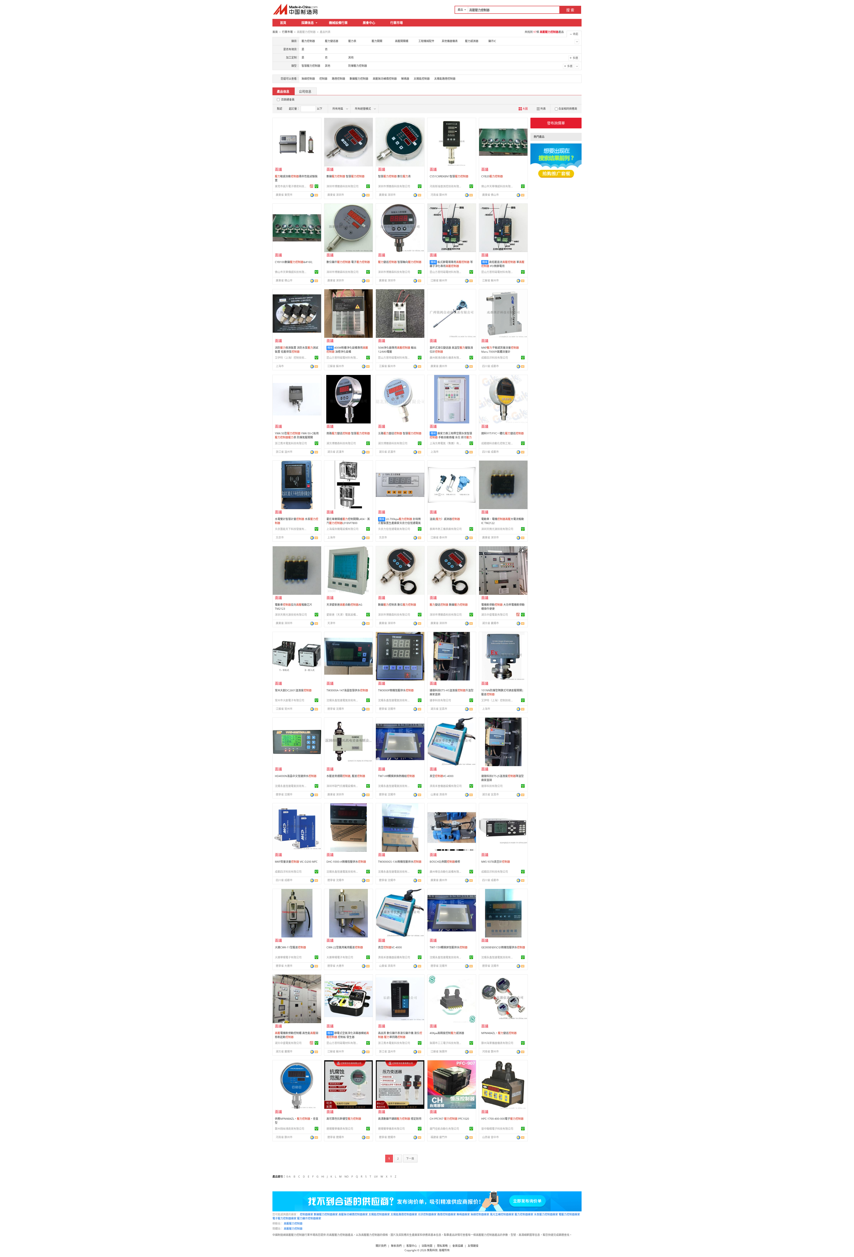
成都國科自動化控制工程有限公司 (498, 443)
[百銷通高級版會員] (311, 186)
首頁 (283, 22)
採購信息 (307, 22)
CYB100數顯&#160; (293, 262)
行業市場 (396, 22)
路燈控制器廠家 (446, 1214)
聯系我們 (396, 1246)
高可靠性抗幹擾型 (343, 1119)
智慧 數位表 (394, 176)
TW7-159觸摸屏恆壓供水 (448, 947)
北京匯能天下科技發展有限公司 (291, 529)
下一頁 (410, 1158)
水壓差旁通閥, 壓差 (345, 776)
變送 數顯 (449, 605)
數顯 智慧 (345, 176)
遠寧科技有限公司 (440, 700)
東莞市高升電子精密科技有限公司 (291, 186)
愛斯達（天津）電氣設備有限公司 (343, 615)
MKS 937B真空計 (495, 862)
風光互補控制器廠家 (502, 1214)
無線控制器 (308, 79)
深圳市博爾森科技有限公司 (342, 186)
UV (376, 1176)
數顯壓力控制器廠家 (326, 1214)
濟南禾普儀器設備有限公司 (446, 786)
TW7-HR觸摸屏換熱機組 (396, 776)
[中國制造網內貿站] (295, 9)
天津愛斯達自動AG (344, 605)
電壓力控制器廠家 (569, 1214)
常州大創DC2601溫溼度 (293, 690)
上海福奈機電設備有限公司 (342, 529)
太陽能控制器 (422, 79)
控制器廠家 (306, 1214)
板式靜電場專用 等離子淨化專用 (451, 264)
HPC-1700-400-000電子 (502, 1119)
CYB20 (492, 176)
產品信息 (283, 91)
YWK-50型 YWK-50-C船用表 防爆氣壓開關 (297, 435)
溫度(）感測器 (445, 519)
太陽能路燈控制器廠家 (404, 1214)
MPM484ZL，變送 (499, 1033)
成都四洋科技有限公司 (494, 358)
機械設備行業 (338, 22)
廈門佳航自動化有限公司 (444, 1129)
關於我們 (381, 1246)
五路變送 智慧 (399, 433)
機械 (433, 262)
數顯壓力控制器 (359, 79)
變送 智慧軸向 (399, 262)
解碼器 (405, 79)
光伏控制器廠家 (427, 1214)
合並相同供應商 (567, 109)
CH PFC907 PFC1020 (449, 1119)
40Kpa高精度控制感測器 (447, 1033)
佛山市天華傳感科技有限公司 (498, 186)
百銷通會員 (287, 99)
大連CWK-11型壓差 (290, 947)
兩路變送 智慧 (348, 433)
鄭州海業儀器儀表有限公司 (497, 1043)
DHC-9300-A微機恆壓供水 (346, 862)
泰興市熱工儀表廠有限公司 (446, 529)
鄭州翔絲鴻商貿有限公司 (289, 1129)
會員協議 (457, 1246)
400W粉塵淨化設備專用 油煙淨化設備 (347, 350)
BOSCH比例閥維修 (445, 862)
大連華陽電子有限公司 (288, 957)
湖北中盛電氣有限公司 (494, 615)
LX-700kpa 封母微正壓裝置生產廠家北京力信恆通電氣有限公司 (399, 523)
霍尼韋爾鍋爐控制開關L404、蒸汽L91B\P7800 (348, 521)
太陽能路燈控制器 (444, 79)
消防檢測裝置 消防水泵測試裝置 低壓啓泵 (296, 350)
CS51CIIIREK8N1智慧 (449, 176)
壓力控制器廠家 (524, 1214)
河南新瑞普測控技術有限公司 (446, 186)
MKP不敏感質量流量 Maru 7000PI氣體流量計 (500, 350)
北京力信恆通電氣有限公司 (394, 529)
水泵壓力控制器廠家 (546, 1214)
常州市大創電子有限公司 (289, 700)
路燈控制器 (338, 79)
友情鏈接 (473, 1246)
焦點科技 (432, 1250)
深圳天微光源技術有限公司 (497, 529)
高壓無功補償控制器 (385, 79)
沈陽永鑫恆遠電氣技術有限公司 (343, 700)
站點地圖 (427, 1246)
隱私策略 (442, 1246)
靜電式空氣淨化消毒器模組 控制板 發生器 (347, 1035)
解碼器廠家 (463, 1214)
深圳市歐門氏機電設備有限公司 (343, 786)
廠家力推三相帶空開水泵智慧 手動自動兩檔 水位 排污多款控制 (451, 437)
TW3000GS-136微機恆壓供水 (399, 862)
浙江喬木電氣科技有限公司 (291, 443)
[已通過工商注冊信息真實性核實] (316, 186)
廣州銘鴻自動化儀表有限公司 (446, 358)
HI (322, 1176)
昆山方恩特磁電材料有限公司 (446, 272)
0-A (288, 1176)
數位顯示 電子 (348, 262)
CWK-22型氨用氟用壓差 (344, 947)
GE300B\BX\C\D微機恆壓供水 (503, 947)
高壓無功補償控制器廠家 (353, 1214)
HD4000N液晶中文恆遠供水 (295, 776)
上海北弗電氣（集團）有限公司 (446, 443)
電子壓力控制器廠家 (284, 1218)
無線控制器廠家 (480, 1214)
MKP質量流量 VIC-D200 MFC (296, 862)
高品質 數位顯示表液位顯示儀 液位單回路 (400, 1035)
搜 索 (570, 10)
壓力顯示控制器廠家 (309, 1218)
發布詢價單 (556, 123)
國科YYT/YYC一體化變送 (502, 433)
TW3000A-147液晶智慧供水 (347, 690)
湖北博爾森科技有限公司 (341, 443)
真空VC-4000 (441, 776)
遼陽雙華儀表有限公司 (339, 1129)
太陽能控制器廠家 (379, 1214)
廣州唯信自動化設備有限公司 (446, 872)
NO (346, 1176)
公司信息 (305, 91)
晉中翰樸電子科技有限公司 (497, 1129)
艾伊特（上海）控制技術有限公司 (291, 358)
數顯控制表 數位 (397, 605)
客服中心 (411, 1246)
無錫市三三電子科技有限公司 (446, 1043)
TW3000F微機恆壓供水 (396, 690)
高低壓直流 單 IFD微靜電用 (502, 264)
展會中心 (369, 22)
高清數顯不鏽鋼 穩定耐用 (399, 1119)
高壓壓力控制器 (293, 1223)
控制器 (323, 79)
